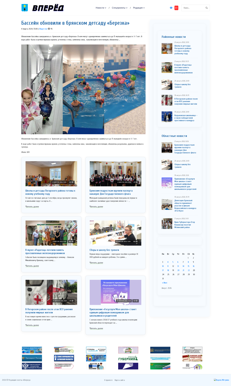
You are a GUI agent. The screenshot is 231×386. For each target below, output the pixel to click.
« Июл (164, 283)
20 (178, 270)
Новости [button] (100, 8)
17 (163, 270)
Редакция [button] (138, 8)
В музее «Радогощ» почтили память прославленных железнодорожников (45, 251)
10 (163, 266)
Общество (43, 29)
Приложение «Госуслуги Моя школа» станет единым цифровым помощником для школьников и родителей (113, 312)
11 (167, 266)
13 (178, 266)
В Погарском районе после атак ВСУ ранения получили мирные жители (49, 311)
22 (189, 270)
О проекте (108, 380)
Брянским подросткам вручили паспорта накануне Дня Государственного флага (111, 192)
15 (188, 266)
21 (183, 270)
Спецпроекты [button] (118, 8)
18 (168, 270)
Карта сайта (120, 380)
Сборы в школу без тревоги (104, 250)
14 (183, 266)
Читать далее (32, 206)
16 (193, 266)
